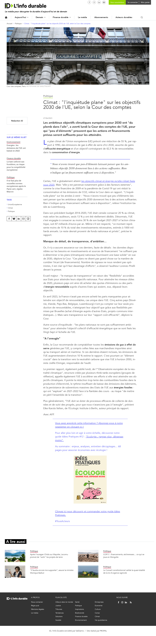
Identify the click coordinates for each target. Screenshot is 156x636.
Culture (98, 609)
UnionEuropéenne (15, 204)
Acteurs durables (124, 17)
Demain (39, 17)
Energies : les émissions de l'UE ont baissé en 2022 (16, 148)
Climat (10, 208)
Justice (58, 605)
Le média (82, 17)
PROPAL (103, 631)
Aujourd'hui (20, 17)
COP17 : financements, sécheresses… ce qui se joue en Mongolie (123, 555)
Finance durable (60, 17)
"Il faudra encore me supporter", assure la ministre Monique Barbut (51, 571)
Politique (18, 23)
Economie (98, 605)
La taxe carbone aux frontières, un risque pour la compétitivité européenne (16, 165)
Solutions (58, 616)
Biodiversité (79, 613)
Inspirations (79, 609)
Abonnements (101, 17)
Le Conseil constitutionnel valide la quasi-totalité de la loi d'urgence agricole (124, 571)
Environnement (81, 620)
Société (58, 620)
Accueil (6, 17)
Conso (97, 613)
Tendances (59, 613)
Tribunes (58, 609)
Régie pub (35, 605)
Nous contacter (37, 602)
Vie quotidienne (101, 620)
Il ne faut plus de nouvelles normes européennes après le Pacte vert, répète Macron (16, 186)
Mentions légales (37, 609)
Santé (77, 602)
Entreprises (99, 602)
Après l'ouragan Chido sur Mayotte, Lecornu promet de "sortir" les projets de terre (49, 555)
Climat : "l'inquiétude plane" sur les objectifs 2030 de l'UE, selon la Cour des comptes (57, 23)
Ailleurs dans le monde (64, 602)
